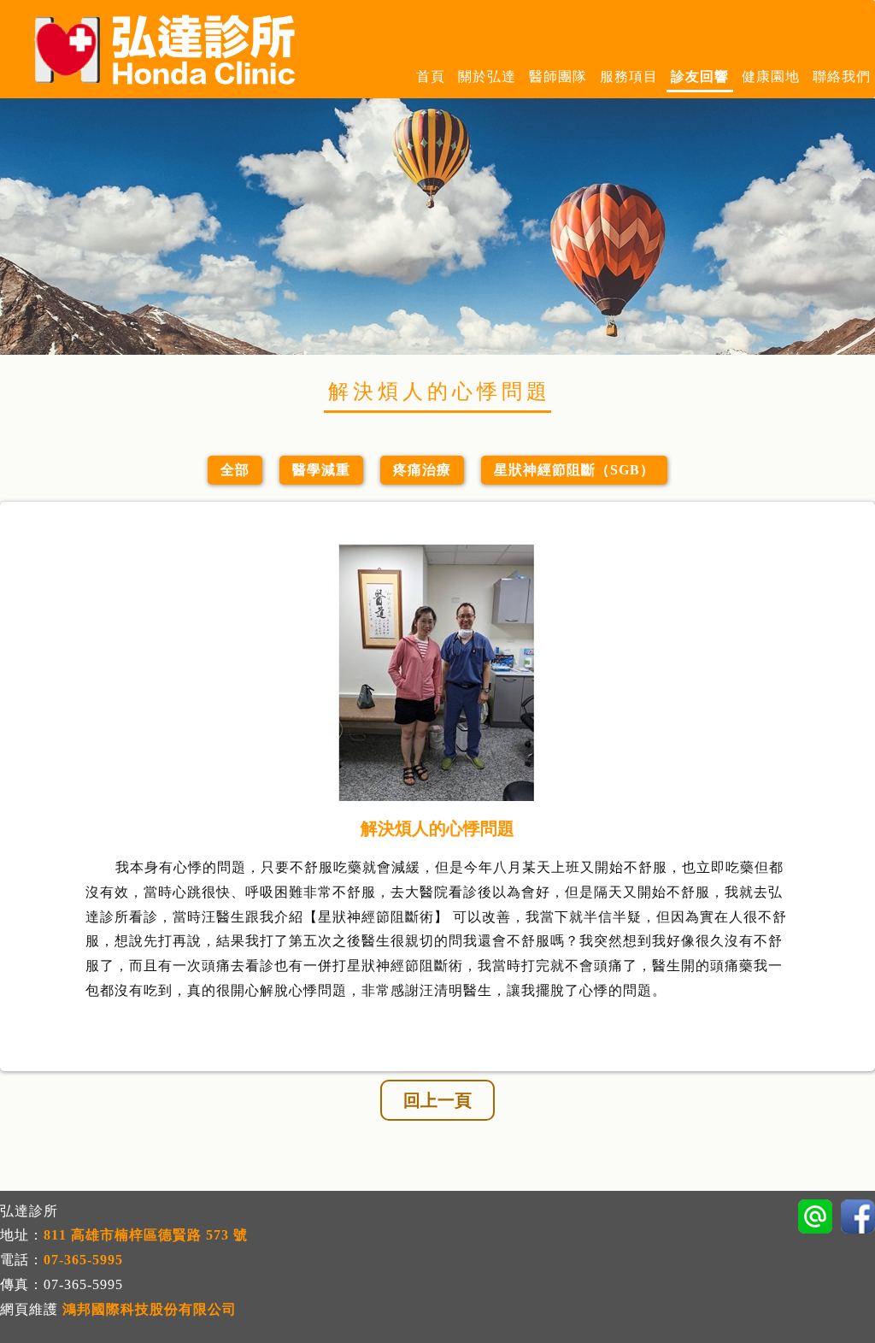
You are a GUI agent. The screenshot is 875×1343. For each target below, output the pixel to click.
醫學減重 (321, 469)
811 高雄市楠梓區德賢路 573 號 (146, 1235)
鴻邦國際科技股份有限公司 (149, 1309)
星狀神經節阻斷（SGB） (574, 469)
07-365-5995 (83, 1259)
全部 (235, 469)
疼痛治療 (422, 469)
